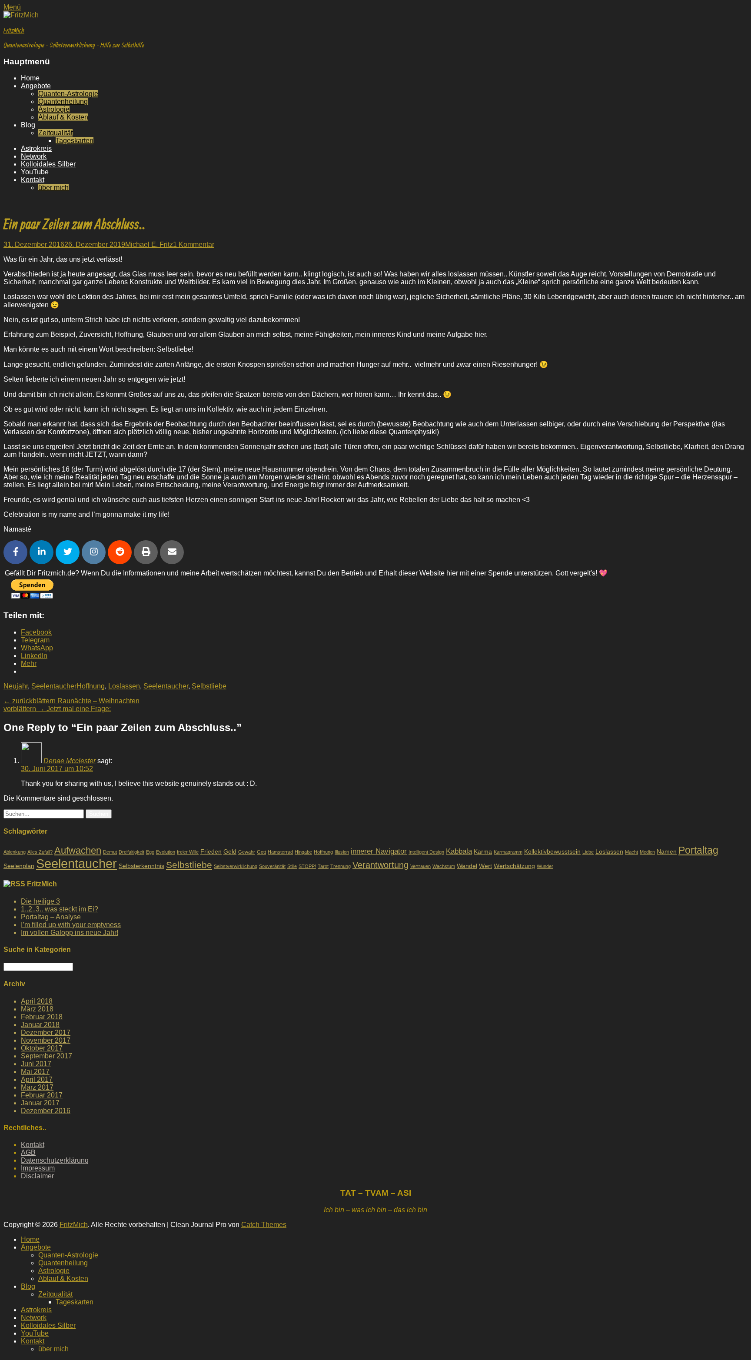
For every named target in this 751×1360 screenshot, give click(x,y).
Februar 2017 (42, 1095)
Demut (110, 852)
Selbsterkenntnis (141, 865)
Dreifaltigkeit (131, 852)
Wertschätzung (514, 865)
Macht (631, 852)
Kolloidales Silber (48, 164)
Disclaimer (37, 1176)
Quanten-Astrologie (68, 93)
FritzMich (13, 30)
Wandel (467, 865)
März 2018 (37, 1009)
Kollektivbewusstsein (552, 851)
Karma (483, 851)
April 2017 (37, 1079)
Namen (667, 851)
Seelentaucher (53, 686)
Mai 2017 (35, 1071)
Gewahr (246, 852)
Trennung (340, 866)
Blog (28, 125)
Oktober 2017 (42, 1048)
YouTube (35, 172)
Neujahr (15, 686)
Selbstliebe (209, 686)
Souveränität (272, 866)
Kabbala (459, 851)
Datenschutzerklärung (55, 1160)
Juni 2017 (36, 1063)
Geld (229, 851)
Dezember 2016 (45, 1110)
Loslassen (124, 686)
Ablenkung (14, 852)
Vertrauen (420, 866)
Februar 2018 (42, 1017)
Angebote (36, 86)
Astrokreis (36, 148)
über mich (53, 187)
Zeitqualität (55, 132)
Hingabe (303, 852)
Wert (485, 865)
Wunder (545, 866)
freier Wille (188, 852)
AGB (28, 1152)
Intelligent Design (426, 852)
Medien (647, 852)
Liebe (588, 852)
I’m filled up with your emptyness (71, 924)
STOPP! (307, 866)
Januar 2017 (40, 1103)
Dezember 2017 (45, 1032)
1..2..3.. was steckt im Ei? (59, 909)
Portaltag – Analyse (51, 917)
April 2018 (37, 1001)
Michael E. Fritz (149, 244)
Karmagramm (508, 852)
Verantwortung (380, 865)
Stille (292, 866)
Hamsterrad (280, 852)
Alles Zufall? (40, 852)
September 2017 (46, 1056)
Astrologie (54, 109)
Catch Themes (263, 1224)
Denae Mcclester (69, 761)
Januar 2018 (40, 1024)
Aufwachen (77, 850)
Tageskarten (74, 140)
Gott (261, 852)
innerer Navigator (379, 851)
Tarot (323, 866)
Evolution (165, 852)
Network (34, 156)
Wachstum (443, 866)
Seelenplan (18, 865)
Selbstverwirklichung (235, 866)
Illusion (342, 852)
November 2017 (45, 1040)
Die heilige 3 (40, 901)
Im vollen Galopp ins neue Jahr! (69, 932)
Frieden (211, 851)
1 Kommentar (193, 244)
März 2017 (37, 1087)
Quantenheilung (63, 101)
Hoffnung (90, 686)
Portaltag (698, 850)
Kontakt (32, 179)
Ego (150, 852)
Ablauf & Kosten (63, 117)
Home (30, 78)
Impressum (38, 1168)
